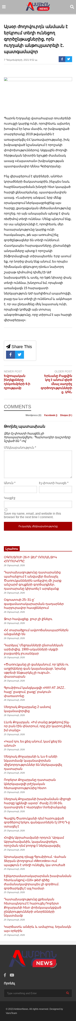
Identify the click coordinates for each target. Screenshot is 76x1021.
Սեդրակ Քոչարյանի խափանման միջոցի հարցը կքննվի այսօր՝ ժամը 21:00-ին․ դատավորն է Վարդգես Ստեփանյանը (37, 803)
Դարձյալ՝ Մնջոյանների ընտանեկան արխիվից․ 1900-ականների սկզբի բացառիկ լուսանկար (33, 649)
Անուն (9, 483)
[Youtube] (12, 975)
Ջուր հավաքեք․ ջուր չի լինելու (28, 619)
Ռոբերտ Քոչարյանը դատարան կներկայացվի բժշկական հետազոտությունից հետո (30, 784)
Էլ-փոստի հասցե (53, 483)
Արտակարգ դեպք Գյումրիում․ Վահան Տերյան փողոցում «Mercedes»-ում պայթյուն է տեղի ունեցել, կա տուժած (35, 861)
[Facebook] (62, 59)
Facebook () (51, 415)
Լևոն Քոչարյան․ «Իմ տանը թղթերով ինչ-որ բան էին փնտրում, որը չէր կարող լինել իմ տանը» (37, 726)
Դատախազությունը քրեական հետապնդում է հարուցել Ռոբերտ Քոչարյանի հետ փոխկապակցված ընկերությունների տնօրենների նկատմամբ (32, 907)
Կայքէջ (9, 498)
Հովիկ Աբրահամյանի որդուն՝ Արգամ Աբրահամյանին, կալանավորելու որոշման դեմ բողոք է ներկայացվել (34, 841)
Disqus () (66, 415)
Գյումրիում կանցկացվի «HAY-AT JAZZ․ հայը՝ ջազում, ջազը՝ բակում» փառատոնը (35, 692)
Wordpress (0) (34, 415)
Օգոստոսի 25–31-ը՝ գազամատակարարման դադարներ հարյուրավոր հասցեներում (34, 604)
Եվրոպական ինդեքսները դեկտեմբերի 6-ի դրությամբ (17, 382)
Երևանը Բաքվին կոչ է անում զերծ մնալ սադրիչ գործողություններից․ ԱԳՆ (56, 384)
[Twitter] (68, 59)
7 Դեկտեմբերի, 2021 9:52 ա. (21, 60)
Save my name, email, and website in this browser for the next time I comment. (32, 515)
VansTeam (11, 1013)
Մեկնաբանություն (20, 447)
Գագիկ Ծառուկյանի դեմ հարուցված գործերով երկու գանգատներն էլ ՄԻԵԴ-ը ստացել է (37, 822)
